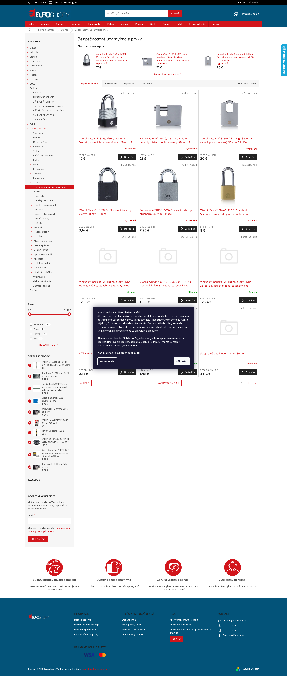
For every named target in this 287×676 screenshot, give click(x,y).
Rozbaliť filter (47, 345)
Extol (32, 124)
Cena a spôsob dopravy (86, 634)
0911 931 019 (229, 625)
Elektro (36, 137)
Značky (33, 290)
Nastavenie (107, 361)
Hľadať (175, 13)
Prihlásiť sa (38, 538)
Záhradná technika (42, 286)
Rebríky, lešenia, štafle (45, 205)
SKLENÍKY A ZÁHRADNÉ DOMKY (48, 106)
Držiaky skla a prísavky (45, 214)
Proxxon (34, 79)
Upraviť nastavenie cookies (95, 669)
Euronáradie (36, 65)
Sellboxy (37, 151)
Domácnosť (35, 61)
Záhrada (34, 52)
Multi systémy (40, 142)
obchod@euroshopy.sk (234, 620)
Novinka (39, 334)
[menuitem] (31, 24)
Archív (177, 639)
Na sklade (41, 324)
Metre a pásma (41, 245)
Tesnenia (38, 209)
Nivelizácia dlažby (43, 272)
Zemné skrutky (41, 218)
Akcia (38, 329)
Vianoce (37, 164)
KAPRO (37, 191)
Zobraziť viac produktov (166, 74)
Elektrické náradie (42, 281)
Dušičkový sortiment (43, 155)
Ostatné (38, 227)
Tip (37, 338)
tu (138, 353)
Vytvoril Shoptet (251, 669)
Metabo (34, 75)
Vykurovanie (39, 277)
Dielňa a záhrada (38, 128)
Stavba (33, 57)
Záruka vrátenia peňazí (133, 629)
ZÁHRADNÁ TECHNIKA (43, 102)
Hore (86, 383)
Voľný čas (38, 133)
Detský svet (39, 169)
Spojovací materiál (43, 254)
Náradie (38, 236)
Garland (34, 88)
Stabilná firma (129, 620)
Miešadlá (38, 259)
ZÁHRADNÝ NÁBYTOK (43, 115)
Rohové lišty (40, 196)
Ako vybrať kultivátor (180, 624)
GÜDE (32, 84)
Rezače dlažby (41, 232)
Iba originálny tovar (131, 624)
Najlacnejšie (111, 83)
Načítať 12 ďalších (168, 383)
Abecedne (146, 83)
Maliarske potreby (43, 241)
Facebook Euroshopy (233, 635)
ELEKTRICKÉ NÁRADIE (43, 97)
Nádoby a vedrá (42, 263)
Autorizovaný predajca (133, 634)
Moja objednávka (82, 620)
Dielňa (33, 48)
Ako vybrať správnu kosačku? (184, 620)
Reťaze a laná (41, 267)
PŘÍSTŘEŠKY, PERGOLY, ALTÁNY (48, 110)
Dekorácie (38, 146)
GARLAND (37, 92)
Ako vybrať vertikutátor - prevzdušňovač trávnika (190, 631)
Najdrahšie (129, 83)
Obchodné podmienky (85, 629)
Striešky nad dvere (43, 200)
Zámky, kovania (42, 250)
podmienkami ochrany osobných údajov (49, 529)
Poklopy (38, 223)
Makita (33, 70)
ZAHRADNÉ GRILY (41, 119)
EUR (240, 2)
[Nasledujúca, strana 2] (249, 383)
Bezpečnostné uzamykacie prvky (50, 187)
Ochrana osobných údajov (87, 624)
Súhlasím (181, 361)
